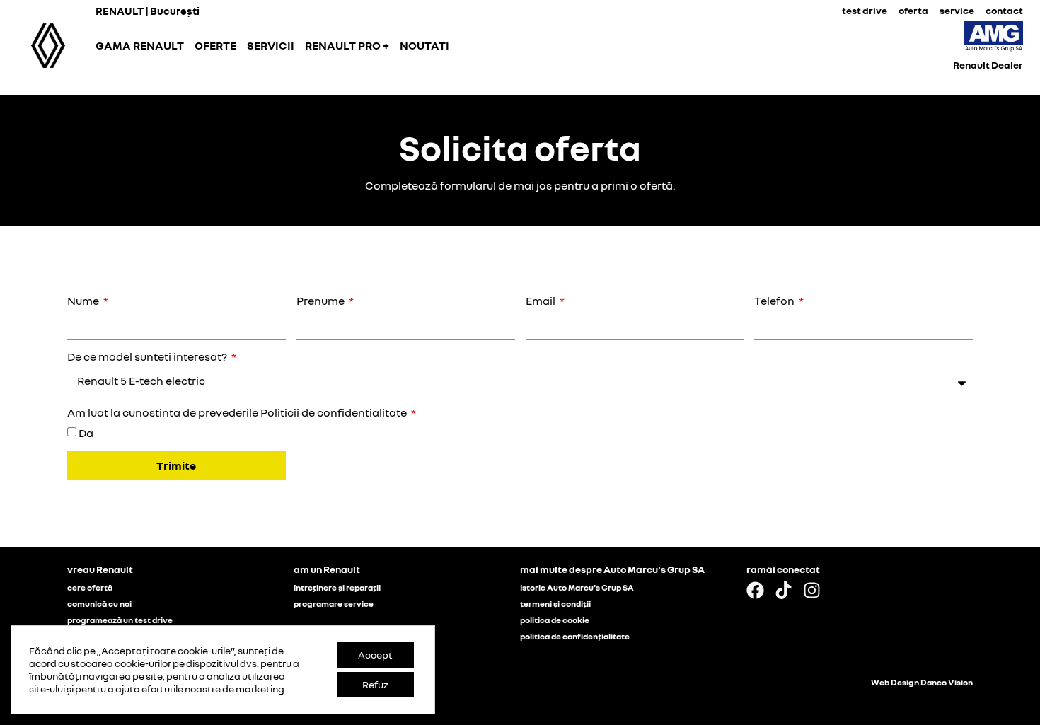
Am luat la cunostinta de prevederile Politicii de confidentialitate (238, 412)
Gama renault (140, 45)
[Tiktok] (783, 590)
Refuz (375, 684)
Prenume (321, 301)
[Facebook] (755, 590)
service (957, 10)
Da (86, 433)
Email (541, 301)
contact (1004, 10)
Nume (84, 301)
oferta (913, 10)
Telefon (775, 301)
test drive (864, 10)
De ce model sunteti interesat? (148, 357)
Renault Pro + (347, 45)
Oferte (215, 45)
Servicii (270, 45)
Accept (375, 655)
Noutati (424, 45)
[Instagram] (812, 590)
